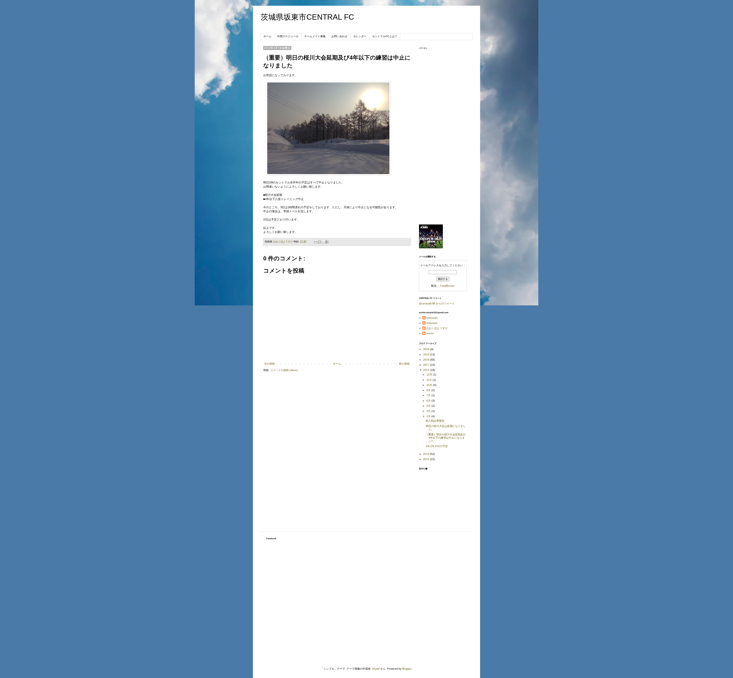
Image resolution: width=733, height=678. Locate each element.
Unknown (432, 317)
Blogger (406, 668)
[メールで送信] (316, 242)
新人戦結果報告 (435, 420)
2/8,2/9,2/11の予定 (437, 446)
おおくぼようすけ (437, 328)
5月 (428, 405)
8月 (428, 390)
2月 (428, 416)
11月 (429, 379)
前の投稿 (404, 363)
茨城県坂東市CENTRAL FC (307, 17)
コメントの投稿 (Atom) (284, 370)
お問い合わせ (339, 36)
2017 (426, 364)
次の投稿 (269, 363)
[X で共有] (323, 242)
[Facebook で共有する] (327, 242)
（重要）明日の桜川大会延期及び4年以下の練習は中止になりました (446, 437)
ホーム (267, 36)
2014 (426, 369)
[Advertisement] (443, 161)
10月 (429, 385)
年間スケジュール (288, 36)
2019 (426, 354)
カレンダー (359, 36)
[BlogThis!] (319, 242)
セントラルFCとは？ (384, 36)
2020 (426, 349)
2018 (426, 359)
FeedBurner (447, 285)
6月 (428, 400)
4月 (428, 410)
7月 (428, 395)
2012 (426, 459)
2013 (426, 453)
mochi (430, 333)
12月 (429, 374)
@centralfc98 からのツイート (436, 303)
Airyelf (375, 668)
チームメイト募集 (315, 36)
